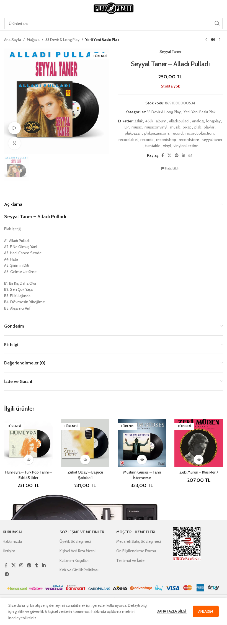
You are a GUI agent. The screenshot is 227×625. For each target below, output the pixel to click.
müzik (175, 127)
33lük (138, 121)
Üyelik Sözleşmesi (75, 541)
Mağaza (33, 39)
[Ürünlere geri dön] (213, 39)
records (146, 139)
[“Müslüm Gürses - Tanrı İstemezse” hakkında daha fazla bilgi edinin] (142, 459)
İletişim (9, 550)
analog (197, 121)
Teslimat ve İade (130, 560)
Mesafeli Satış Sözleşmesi (138, 541)
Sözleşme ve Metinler (82, 531)
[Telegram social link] (7, 574)
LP (127, 127)
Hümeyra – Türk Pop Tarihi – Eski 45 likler (28, 475)
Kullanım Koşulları (74, 560)
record (177, 133)
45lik (149, 121)
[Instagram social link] (21, 565)
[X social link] (169, 155)
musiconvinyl (156, 127)
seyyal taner (212, 139)
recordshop (166, 139)
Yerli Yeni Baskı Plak (102, 39)
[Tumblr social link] (36, 565)
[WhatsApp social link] (190, 155)
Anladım (205, 611)
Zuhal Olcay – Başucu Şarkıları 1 (85, 475)
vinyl (167, 145)
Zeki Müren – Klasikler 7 (198, 472)
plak (197, 127)
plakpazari (133, 133)
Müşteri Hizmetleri (135, 531)
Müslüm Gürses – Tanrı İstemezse (142, 475)
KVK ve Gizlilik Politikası (79, 569)
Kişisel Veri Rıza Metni (78, 550)
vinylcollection (186, 145)
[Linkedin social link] (183, 155)
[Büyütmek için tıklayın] (14, 143)
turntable (152, 145)
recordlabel (128, 139)
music (136, 127)
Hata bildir (172, 168)
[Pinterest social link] (176, 155)
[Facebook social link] (162, 155)
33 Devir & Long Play (62, 39)
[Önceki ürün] (206, 39)
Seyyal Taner (170, 51)
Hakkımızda (12, 541)
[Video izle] (14, 128)
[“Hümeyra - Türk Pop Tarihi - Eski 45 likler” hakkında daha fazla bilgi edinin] (28, 459)
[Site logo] (113, 7)
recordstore (189, 139)
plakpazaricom (156, 133)
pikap (187, 127)
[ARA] (217, 23)
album (161, 121)
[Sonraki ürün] (219, 39)
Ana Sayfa (12, 39)
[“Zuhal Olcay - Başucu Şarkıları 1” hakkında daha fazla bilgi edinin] (85, 459)
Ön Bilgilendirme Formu (136, 550)
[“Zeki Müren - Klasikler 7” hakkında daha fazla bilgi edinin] (198, 459)
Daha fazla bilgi (172, 611)
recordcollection (199, 133)
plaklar (209, 127)
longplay (213, 121)
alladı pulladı (179, 121)
